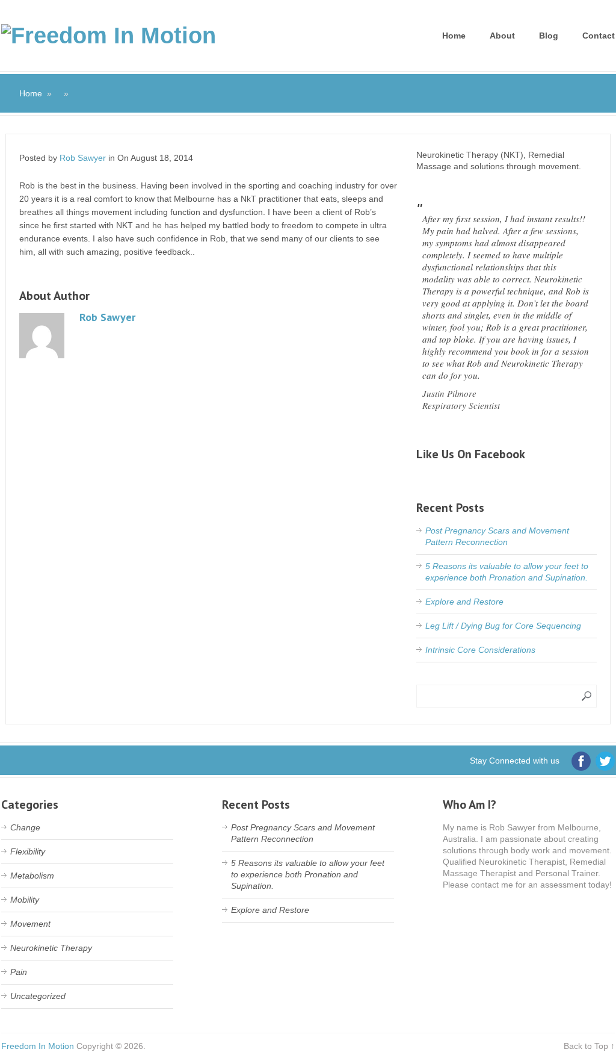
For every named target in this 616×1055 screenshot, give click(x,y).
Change (25, 827)
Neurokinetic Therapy (51, 948)
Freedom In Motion (37, 1046)
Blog (548, 35)
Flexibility (27, 851)
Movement (30, 924)
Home (454, 35)
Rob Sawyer (83, 158)
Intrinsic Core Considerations (480, 650)
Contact (598, 35)
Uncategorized (38, 996)
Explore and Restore (464, 601)
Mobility (24, 899)
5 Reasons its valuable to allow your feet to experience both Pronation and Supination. (307, 874)
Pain (18, 972)
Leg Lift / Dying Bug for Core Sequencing (503, 625)
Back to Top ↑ (589, 1046)
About (502, 35)
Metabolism (32, 875)
